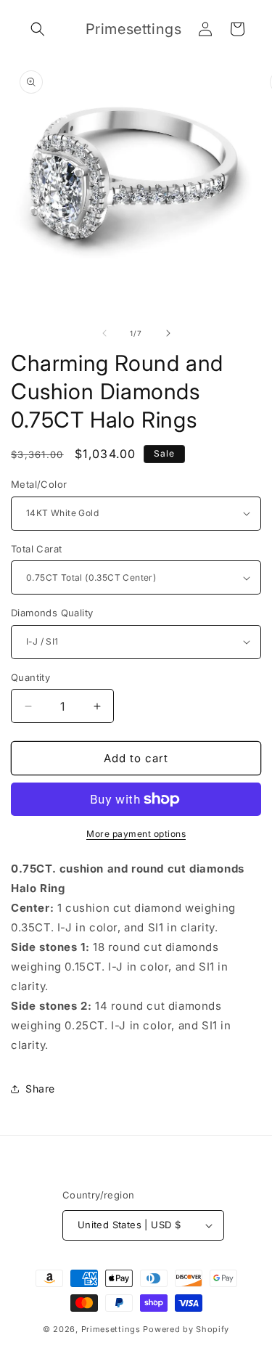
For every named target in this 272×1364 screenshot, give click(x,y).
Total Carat (36, 549)
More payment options (136, 833)
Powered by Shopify (186, 1329)
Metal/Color (39, 484)
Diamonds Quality (52, 612)
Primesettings (111, 1329)
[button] (38, 29)
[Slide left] (104, 333)
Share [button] (40, 1088)
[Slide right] (168, 333)
